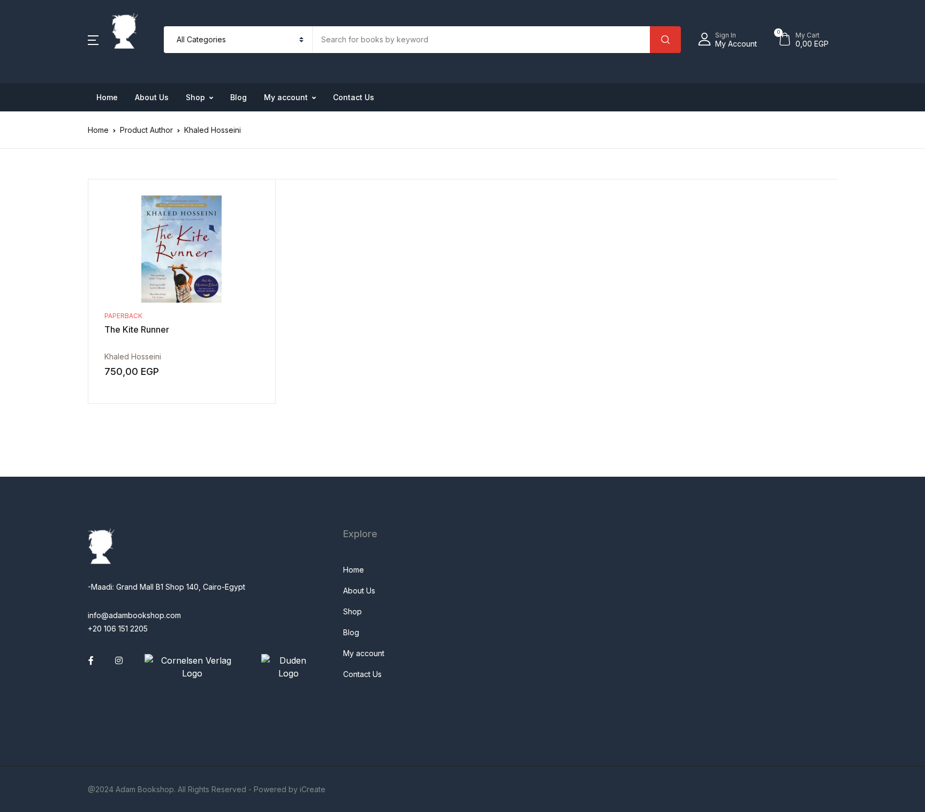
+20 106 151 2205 (118, 628)
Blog (238, 97)
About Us (152, 97)
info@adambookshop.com (134, 615)
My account (286, 97)
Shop (195, 97)
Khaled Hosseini (132, 356)
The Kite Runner (136, 329)
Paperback (123, 316)
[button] (93, 39)
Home (107, 97)
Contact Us (353, 97)
